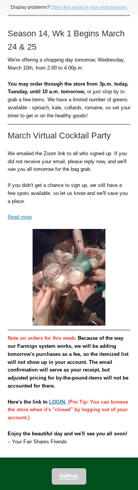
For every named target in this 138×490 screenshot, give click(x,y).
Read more (20, 217)
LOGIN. (57, 402)
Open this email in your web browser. (89, 7)
